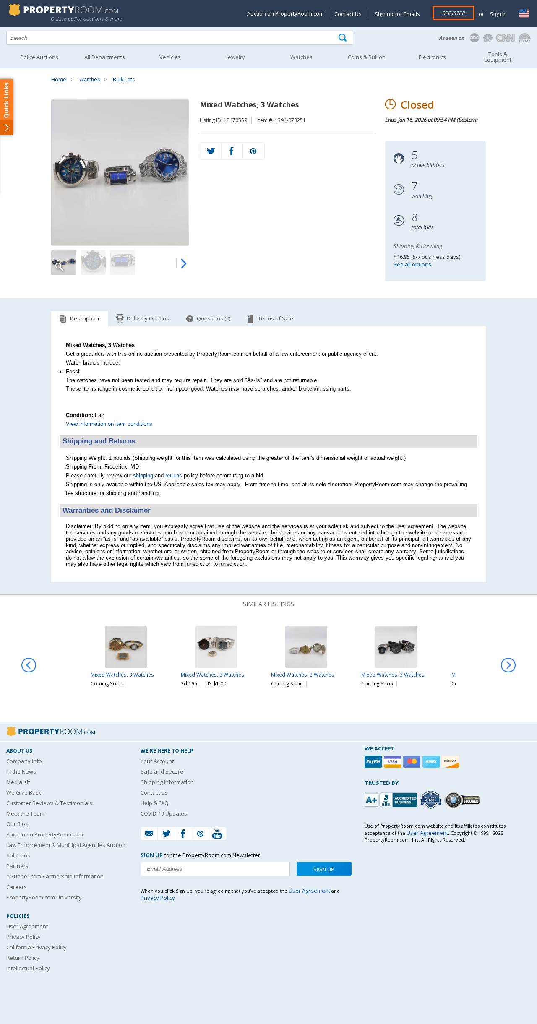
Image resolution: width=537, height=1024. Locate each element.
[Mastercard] (412, 762)
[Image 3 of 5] (122, 262)
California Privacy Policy (36, 947)
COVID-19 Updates (164, 813)
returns (173, 475)
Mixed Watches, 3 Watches (122, 674)
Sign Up (323, 869)
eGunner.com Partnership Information (55, 876)
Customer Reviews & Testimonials (49, 803)
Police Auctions (39, 57)
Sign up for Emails (397, 14)
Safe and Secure (162, 771)
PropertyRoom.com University (44, 897)
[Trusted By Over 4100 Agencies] (431, 800)
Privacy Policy (23, 937)
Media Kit (18, 782)
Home (58, 79)
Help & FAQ (155, 803)
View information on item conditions (109, 424)
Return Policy (22, 957)
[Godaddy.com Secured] (463, 800)
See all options (412, 264)
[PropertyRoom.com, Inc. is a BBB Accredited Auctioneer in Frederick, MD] (392, 799)
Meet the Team (25, 813)
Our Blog (17, 824)
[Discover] (451, 762)
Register (453, 13)
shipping (143, 475)
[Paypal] (374, 762)
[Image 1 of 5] (120, 172)
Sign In (498, 14)
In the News (21, 771)
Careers (16, 887)
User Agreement (27, 926)
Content (8, 107)
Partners (17, 866)
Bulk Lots (124, 79)
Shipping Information (167, 782)
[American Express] (432, 762)
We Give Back (23, 792)
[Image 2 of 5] (93, 262)
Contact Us (348, 14)
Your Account (157, 761)
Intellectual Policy (28, 968)
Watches (89, 79)
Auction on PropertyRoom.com (285, 13)
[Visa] (393, 762)
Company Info (24, 761)
